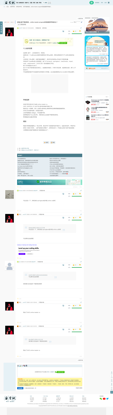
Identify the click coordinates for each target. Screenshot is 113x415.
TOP (112, 392)
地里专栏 (72, 399)
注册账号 (55, 43)
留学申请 (12, 6)
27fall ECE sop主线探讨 (55, 170)
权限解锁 (97, 2)
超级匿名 (32, 384)
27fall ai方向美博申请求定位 (56, 164)
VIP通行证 (58, 398)
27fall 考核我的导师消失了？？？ (26, 164)
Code (26, 366)
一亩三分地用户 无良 (103, 54)
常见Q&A (32, 399)
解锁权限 (21, 2)
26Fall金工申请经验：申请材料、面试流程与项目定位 (62, 168)
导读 (17, 2)
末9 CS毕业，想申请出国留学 (57, 166)
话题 (31, 2)
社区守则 (84, 399)
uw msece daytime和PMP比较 (25, 166)
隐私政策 (84, 401)
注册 (105, 2)
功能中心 (27, 2)
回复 (20, 187)
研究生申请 (19, 6)
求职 (34, 2)
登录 (102, 2)
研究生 (19, 170)
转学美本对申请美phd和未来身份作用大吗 (28, 162)
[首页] (10, 2)
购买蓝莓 (58, 399)
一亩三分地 (4, 6)
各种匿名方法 (28, 385)
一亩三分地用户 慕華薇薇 (102, 63)
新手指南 (32, 398)
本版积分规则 (79, 388)
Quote (24, 366)
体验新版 (91, 2)
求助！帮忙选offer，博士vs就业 (25, 175)
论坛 (8, 6)
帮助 (40, 2)
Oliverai (21, 190)
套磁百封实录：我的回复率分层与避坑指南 (28, 160)
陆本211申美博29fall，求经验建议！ (58, 158)
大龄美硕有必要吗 (54, 175)
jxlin (20, 261)
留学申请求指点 (21, 171)
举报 (81, 187)
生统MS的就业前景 (54, 162)
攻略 (37, 2)
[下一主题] (72, 22)
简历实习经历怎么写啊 (55, 160)
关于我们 (45, 398)
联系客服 (45, 401)
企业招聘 (72, 398)
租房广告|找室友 (75, 380)
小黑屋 (31, 401)
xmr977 (21, 28)
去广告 (57, 401)
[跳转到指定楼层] (81, 22)
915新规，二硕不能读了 (23, 173)
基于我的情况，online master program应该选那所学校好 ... (37, 6)
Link (22, 366)
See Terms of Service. (72, 405)
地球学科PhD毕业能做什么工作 (25, 168)
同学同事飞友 (45, 380)
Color (20, 366)
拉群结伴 (56, 380)
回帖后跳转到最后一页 (30, 388)
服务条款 (84, 398)
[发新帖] (7, 18)
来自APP (35, 190)
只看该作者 (38, 28)
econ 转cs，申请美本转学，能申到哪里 (59, 171)
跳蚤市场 (67, 380)
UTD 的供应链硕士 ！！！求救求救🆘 (59, 173)
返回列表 (81, 18)
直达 (75, 22)
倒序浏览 (44, 28)
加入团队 (45, 399)
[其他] (19, 22)
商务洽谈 (72, 401)
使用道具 (75, 187)
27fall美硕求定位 (22, 158)
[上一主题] (71, 22)
